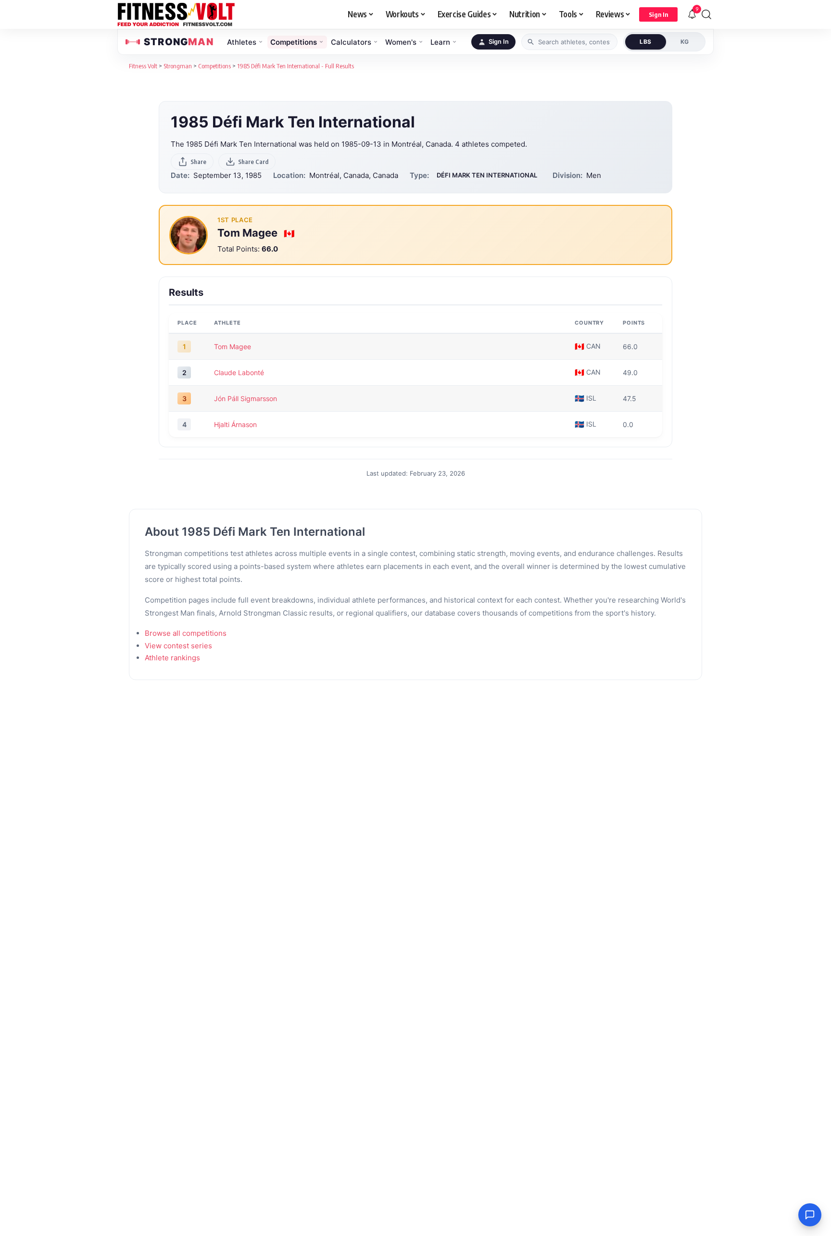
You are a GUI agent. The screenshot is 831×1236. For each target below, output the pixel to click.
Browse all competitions (186, 633)
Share (198, 161)
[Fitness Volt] (176, 14)
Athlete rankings (172, 657)
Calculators (351, 42)
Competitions (293, 42)
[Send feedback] (809, 1214)
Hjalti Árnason (235, 424)
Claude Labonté (239, 372)
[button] (658, 14)
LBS (646, 41)
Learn (440, 42)
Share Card (253, 161)
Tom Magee (248, 233)
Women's (400, 42)
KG (684, 41)
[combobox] (569, 42)
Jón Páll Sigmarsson (245, 398)
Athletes (241, 42)
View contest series (178, 645)
